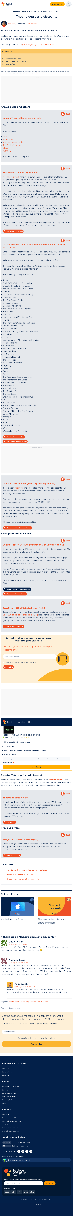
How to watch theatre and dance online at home (27, 870)
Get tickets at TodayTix (15, 626)
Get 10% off (11, 822)
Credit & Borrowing (9, 1093)
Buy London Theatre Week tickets (19, 528)
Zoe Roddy (12, 24)
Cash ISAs (5, 1115)
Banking (5, 1090)
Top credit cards (8, 1124)
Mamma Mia (8, 139)
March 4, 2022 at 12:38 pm (18, 944)
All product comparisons (10, 1131)
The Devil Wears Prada (13, 142)
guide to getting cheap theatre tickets (38, 44)
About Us (5, 1069)
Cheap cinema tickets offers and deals (23, 879)
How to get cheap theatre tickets (20, 874)
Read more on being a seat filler (18, 589)
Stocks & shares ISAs (9, 1118)
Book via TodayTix (13, 855)
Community (6, 1075)
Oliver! (5, 148)
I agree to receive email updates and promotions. (37, 1038)
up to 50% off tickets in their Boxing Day (20, 615)
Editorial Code (7, 1072)
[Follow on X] (18, 1151)
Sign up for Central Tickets (16, 594)
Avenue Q (7, 151)
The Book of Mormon (12, 145)
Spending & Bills (7, 1100)
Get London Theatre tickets (17, 442)
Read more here (41, 73)
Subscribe (49, 1183)
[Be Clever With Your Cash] (7, 4)
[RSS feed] (30, 1151)
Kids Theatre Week (11, 177)
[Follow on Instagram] (22, 1151)
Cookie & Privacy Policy (46, 1199)
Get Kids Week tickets (15, 231)
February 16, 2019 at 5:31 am (18, 963)
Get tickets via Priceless (15, 437)
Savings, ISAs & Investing (10, 1087)
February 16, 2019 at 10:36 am (24, 987)
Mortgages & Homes (9, 1096)
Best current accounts (10, 1128)
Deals (57, 11)
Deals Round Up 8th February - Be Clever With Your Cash (28, 1002)
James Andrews (31, 24)
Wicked (6, 136)
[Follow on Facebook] (26, 1151)
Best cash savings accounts (12, 1121)
